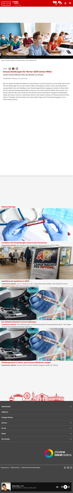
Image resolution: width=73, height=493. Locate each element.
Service (4, 423)
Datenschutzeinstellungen (31, 467)
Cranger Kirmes (7, 417)
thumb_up (69, 487)
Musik (4, 434)
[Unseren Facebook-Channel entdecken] (68, 467)
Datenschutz (15, 467)
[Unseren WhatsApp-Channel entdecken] (65, 467)
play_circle (65, 487)
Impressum (5, 467)
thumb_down (62, 487)
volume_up (57, 487)
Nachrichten (6, 406)
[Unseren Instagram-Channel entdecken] (71, 467)
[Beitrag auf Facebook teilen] (13, 69)
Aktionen (5, 412)
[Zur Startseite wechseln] (6, 3)
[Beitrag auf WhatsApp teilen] (10, 69)
